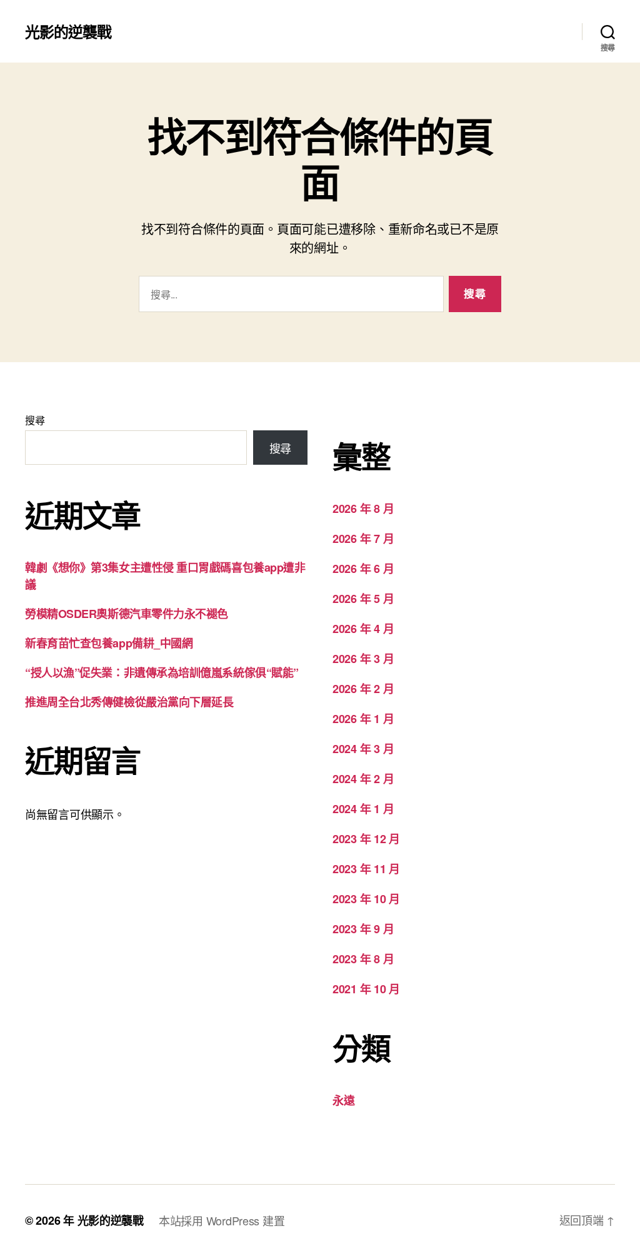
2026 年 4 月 (363, 628)
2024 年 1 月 (363, 809)
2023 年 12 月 (366, 839)
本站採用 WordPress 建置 (221, 1220)
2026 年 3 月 (363, 659)
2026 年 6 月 (363, 568)
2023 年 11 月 (366, 869)
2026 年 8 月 (363, 508)
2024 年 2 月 (363, 779)
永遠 (343, 1100)
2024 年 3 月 (363, 749)
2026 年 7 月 (363, 538)
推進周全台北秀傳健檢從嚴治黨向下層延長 (129, 702)
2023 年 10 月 (366, 899)
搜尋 (34, 420)
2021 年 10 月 (366, 989)
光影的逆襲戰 (68, 31)
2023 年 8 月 (363, 959)
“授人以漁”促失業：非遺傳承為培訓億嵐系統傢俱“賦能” (162, 672)
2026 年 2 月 (363, 689)
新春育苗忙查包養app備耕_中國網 (108, 643)
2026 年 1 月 (363, 719)
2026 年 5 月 (363, 598)
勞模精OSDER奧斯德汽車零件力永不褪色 (126, 613)
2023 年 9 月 (363, 929)
